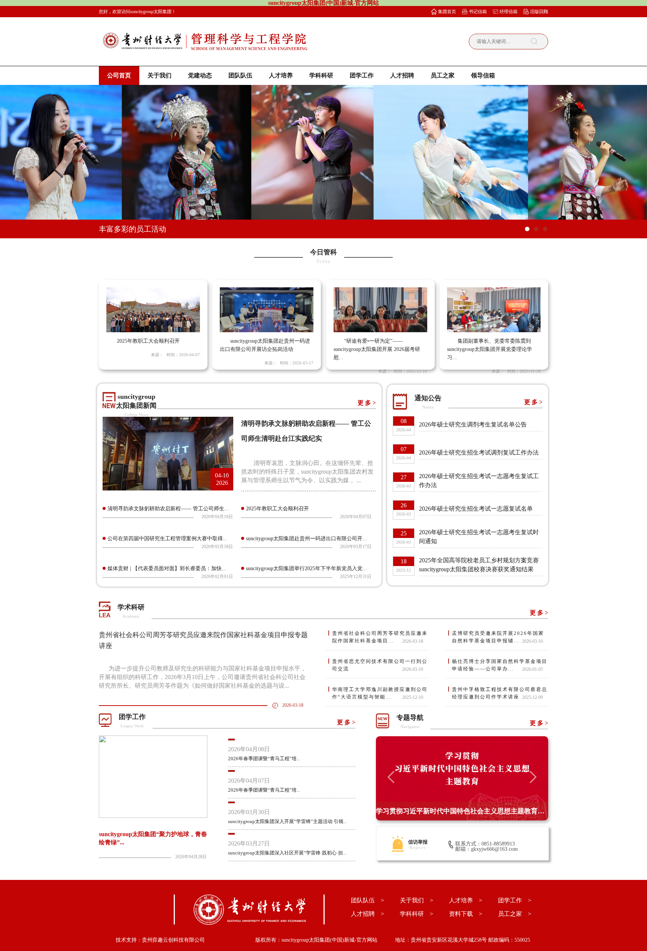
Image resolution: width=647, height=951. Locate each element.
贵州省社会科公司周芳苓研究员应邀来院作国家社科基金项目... (380, 636)
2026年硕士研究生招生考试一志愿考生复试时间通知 (479, 536)
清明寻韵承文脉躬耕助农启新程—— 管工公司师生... (168, 508)
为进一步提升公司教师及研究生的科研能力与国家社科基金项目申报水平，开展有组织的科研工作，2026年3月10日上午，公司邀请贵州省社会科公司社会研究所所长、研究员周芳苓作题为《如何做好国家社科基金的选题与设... (202, 677)
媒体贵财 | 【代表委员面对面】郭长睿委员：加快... (166, 568)
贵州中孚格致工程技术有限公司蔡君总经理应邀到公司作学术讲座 (499, 693)
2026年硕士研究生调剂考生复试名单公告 (473, 424)
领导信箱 (483, 75)
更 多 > (367, 403)
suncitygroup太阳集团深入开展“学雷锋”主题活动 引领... (287, 821)
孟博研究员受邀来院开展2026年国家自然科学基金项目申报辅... (498, 636)
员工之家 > (514, 914)
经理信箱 (508, 11)
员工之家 (443, 75)
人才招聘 (402, 75)
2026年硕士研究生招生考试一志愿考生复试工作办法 (479, 480)
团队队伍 (240, 75)
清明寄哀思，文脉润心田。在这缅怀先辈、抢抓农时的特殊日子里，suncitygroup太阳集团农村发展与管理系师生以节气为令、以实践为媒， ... (307, 471)
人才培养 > (465, 900)
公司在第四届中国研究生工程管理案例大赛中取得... (167, 538)
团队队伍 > (367, 900)
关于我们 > (416, 900)
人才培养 (281, 75)
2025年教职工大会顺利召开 (277, 508)
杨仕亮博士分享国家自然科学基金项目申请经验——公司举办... (499, 665)
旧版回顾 (539, 11)
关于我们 (159, 75)
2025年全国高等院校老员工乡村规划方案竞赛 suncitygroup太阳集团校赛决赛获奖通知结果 (479, 564)
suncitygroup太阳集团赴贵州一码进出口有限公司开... (306, 538)
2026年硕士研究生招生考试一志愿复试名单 (476, 508)
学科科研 (321, 75)
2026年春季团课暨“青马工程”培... (264, 758)
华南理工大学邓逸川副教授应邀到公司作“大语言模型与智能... (380, 693)
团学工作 (362, 75)
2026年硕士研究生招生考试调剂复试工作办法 (479, 452)
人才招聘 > (367, 914)
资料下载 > (465, 914)
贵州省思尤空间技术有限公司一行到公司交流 (380, 665)
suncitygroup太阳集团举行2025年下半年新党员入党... (306, 568)
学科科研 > (416, 914)
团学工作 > (514, 900)
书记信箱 (478, 11)
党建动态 (200, 75)
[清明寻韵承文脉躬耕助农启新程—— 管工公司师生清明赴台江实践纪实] (168, 488)
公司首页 (119, 75)
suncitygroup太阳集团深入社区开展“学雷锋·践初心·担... (287, 853)
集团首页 (447, 11)
